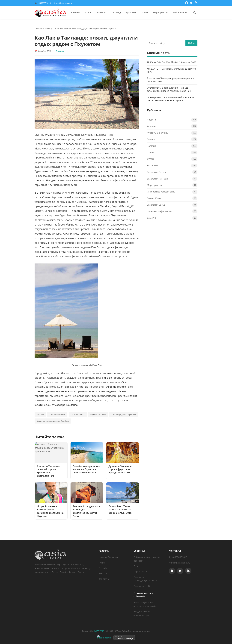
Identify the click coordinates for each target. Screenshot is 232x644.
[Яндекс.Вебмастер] (104, 637)
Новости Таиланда (108, 557)
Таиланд (116, 12)
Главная (75, 12)
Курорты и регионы (158, 132)
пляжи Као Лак (77, 414)
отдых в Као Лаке (98, 414)
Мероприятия (160, 12)
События (151, 217)
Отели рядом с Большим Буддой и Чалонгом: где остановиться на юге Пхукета (171, 99)
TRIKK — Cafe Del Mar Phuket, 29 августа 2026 (171, 62)
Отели (144, 12)
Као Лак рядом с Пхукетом (124, 414)
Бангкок (151, 139)
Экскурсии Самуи (156, 204)
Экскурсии (152, 165)
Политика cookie (142, 586)
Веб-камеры (180, 12)
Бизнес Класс (154, 198)
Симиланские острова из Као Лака (53, 421)
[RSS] (196, 3)
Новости (101, 12)
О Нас (88, 12)
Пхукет (150, 152)
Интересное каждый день (161, 191)
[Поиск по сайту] (194, 12)
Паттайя (151, 145)
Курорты (131, 12)
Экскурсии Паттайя (157, 178)
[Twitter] (191, 3)
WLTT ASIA (99, 631)
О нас (137, 566)
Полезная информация (159, 211)
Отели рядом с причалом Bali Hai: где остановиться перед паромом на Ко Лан (169, 89)
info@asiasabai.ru (180, 562)
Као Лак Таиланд (57, 414)
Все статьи (104, 578)
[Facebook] (186, 3)
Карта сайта (140, 571)
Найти (191, 43)
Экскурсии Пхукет (156, 171)
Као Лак (40, 414)
